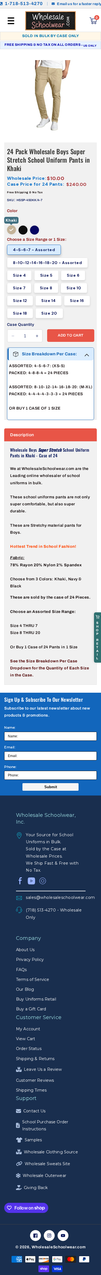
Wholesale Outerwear (44, 1175)
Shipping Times (31, 1090)
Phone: (10, 767)
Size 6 (73, 275)
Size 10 (73, 287)
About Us (25, 949)
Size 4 (19, 275)
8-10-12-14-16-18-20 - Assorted (47, 262)
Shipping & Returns (35, 1058)
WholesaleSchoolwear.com (59, 1247)
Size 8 (46, 287)
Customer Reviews (35, 1080)
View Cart (25, 1038)
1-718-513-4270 (24, 3)
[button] (11, 21)
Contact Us (34, 1110)
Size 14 (48, 300)
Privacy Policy (30, 959)
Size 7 (19, 287)
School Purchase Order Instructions (45, 1125)
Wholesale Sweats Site (47, 1163)
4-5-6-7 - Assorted (34, 249)
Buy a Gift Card (31, 1009)
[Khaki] (11, 229)
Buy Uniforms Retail (36, 999)
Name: (10, 727)
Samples (33, 1139)
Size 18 (20, 313)
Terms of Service (32, 979)
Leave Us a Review (43, 1069)
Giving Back (36, 1187)
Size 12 (20, 300)
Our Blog (25, 989)
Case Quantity (20, 324)
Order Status (29, 1048)
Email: (9, 747)
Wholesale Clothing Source (51, 1151)
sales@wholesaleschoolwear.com (56, 897)
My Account (28, 1028)
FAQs (21, 969)
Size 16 (77, 300)
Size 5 (46, 275)
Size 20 (49, 313)
